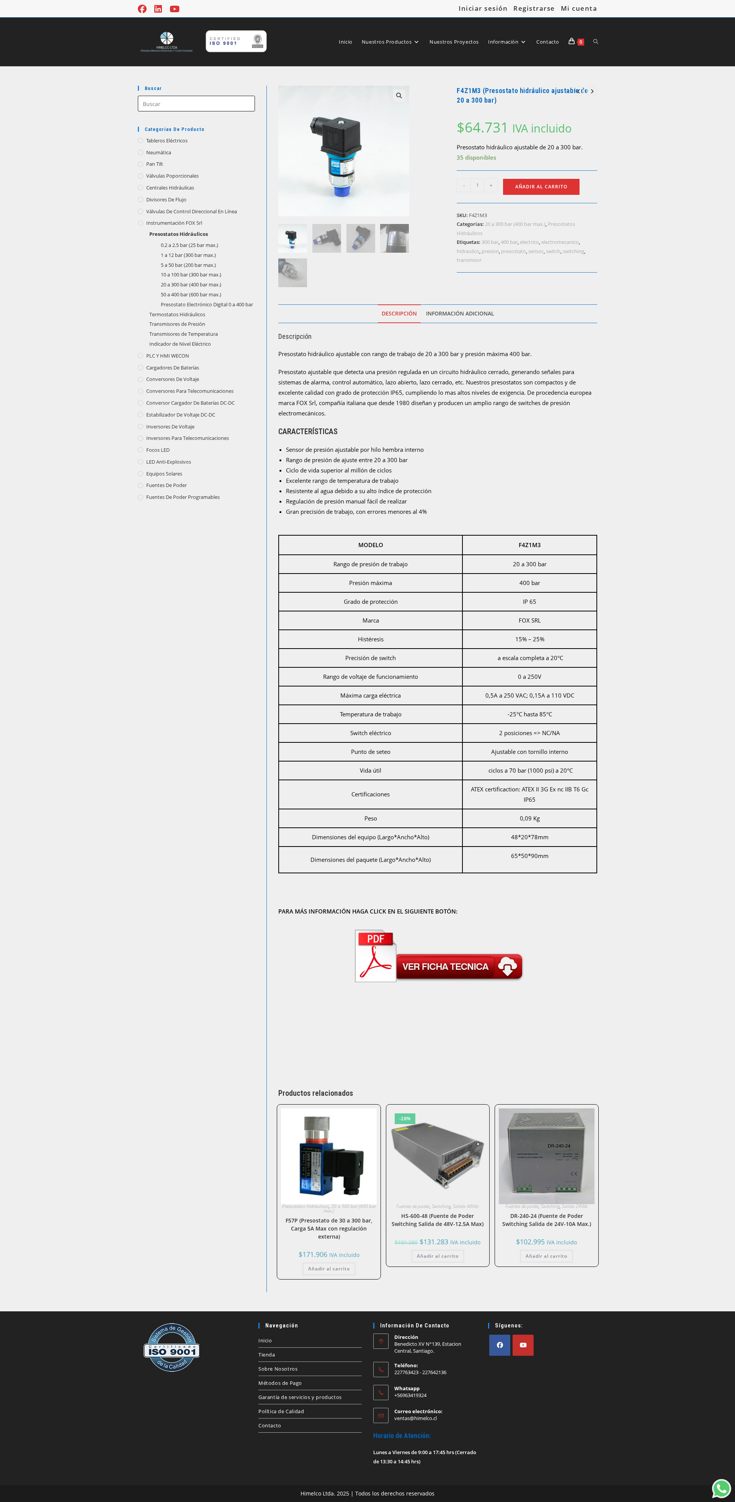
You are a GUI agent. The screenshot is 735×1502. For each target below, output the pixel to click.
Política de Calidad (281, 1411)
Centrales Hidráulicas (170, 187)
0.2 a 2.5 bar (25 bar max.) (189, 245)
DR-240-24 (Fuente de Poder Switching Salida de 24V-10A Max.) (546, 1219)
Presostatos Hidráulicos (178, 233)
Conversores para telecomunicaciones (190, 390)
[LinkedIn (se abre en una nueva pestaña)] (158, 9)
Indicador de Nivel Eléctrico (180, 343)
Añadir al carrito (541, 186)
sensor (536, 251)
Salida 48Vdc (466, 1206)
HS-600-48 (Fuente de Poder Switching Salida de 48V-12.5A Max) (437, 1219)
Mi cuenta (579, 8)
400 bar (509, 242)
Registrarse (534, 8)
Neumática (158, 152)
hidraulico (468, 251)
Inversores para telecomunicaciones (187, 438)
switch (553, 251)
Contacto (269, 1425)
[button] (399, 96)
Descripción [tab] (399, 313)
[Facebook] (499, 1345)
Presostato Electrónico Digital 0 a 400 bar (207, 304)
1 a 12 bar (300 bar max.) (188, 255)
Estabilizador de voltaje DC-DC (180, 414)
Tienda (266, 1354)
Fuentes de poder (166, 485)
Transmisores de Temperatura (183, 333)
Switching (441, 1206)
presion (490, 251)
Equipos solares (164, 473)
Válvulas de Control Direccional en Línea (191, 211)
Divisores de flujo (166, 199)
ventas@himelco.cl (415, 1418)
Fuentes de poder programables (183, 497)
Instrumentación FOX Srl (174, 222)
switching (573, 251)
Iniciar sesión (483, 8)
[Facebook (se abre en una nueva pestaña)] (144, 9)
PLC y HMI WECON (167, 355)
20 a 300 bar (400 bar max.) (191, 284)
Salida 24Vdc (575, 1206)
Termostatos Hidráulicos (177, 314)
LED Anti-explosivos (168, 461)
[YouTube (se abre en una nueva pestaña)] (174, 9)
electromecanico (560, 242)
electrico (529, 242)
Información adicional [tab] (460, 313)
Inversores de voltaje (170, 426)
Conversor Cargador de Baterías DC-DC (190, 402)
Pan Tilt (154, 163)
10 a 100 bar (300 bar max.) (191, 274)
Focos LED (158, 449)
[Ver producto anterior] (578, 91)
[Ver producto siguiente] (591, 91)
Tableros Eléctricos (167, 140)
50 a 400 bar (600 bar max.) (191, 294)
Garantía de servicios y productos (300, 1397)
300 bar (490, 242)
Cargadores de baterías (172, 367)
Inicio (265, 1340)
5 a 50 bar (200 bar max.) (188, 265)
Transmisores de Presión (177, 323)
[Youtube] (523, 1345)
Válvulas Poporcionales (172, 175)
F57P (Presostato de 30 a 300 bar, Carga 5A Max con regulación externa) (329, 1228)
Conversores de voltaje (172, 379)
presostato (513, 251)
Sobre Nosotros (277, 1368)
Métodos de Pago (280, 1382)
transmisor (469, 260)
